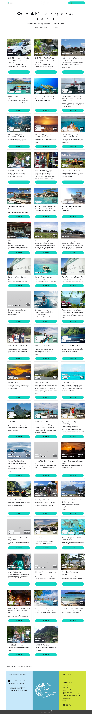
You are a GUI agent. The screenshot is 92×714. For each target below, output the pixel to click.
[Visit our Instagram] (67, 705)
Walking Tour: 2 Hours (43, 500)
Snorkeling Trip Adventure (44, 96)
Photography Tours (67, 692)
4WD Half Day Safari (42, 645)
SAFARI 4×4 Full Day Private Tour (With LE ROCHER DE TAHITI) (45, 60)
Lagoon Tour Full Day (43, 608)
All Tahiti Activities (67, 697)
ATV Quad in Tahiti (15, 500)
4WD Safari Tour (68, 383)
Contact (64, 700)
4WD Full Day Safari (15, 645)
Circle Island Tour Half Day (18, 346)
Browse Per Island (67, 698)
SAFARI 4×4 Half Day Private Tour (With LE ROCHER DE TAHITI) (18, 60)
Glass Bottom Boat (15, 572)
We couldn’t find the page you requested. (20, 666)
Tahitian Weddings (67, 689)
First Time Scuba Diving (71, 346)
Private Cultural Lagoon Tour (45, 206)
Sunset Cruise (13, 383)
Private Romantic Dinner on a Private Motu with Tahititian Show (19, 610)
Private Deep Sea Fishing (71, 206)
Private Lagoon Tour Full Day (72, 608)
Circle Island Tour (41, 383)
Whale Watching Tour (16, 461)
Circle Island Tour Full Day (71, 310)
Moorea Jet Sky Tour (42, 346)
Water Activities (66, 685)
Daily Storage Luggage (43, 171)
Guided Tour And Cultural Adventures (71, 695)
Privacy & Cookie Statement (46, 712)
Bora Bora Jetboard (15, 96)
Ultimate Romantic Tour (44, 422)
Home (63, 680)
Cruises (64, 690)
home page (53, 27)
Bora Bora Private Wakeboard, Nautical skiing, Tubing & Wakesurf (45, 312)
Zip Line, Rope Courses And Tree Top (71, 693)
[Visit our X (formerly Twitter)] (70, 705)
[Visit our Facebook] (64, 705)
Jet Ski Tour (39, 538)
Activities (64, 684)
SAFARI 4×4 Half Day (15, 171)
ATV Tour (11, 422)
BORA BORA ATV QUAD (71, 171)
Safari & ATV (65, 687)
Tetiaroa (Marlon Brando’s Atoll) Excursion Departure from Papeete (71, 98)
